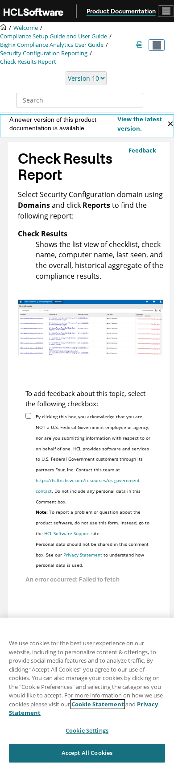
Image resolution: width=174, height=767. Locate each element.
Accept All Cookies (87, 753)
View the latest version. (139, 123)
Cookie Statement (97, 704)
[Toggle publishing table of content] (157, 45)
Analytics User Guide (52, 45)
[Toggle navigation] (166, 11)
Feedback (142, 150)
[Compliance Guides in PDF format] (141, 45)
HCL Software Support (67, 533)
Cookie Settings (87, 730)
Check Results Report (28, 62)
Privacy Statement (82, 555)
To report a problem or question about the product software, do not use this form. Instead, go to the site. (92, 522)
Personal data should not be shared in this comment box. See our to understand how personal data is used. (92, 555)
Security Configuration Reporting (43, 53)
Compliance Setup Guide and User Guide (53, 36)
